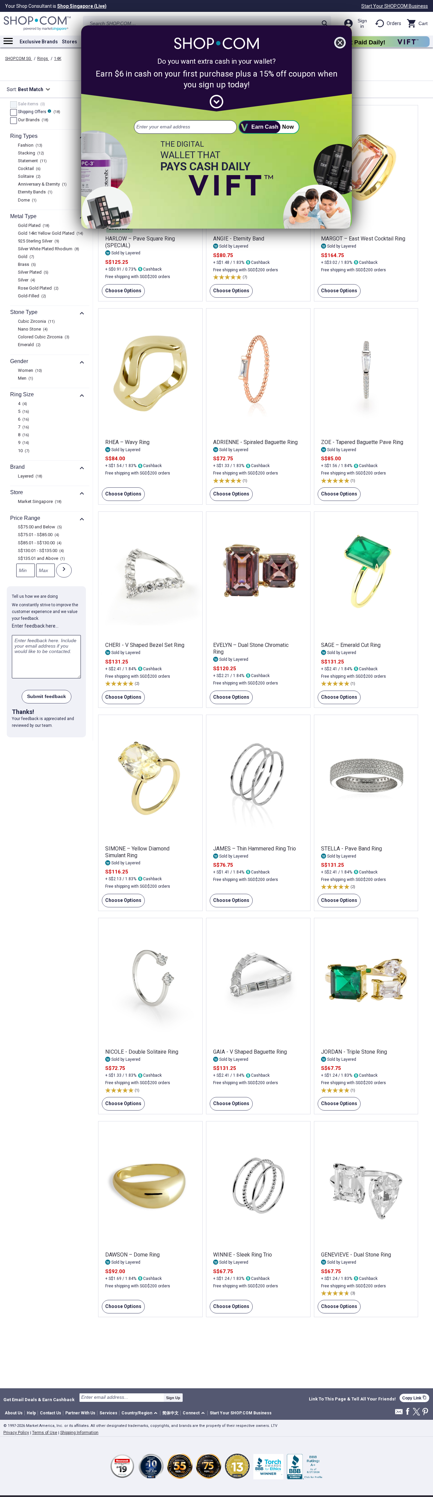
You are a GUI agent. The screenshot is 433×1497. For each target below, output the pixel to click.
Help (31, 1413)
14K (57, 58)
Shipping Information (79, 1432)
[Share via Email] (399, 1413)
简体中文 (170, 1413)
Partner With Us (80, 1413)
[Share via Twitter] (416, 1412)
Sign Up (173, 1398)
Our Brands (32, 120)
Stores (69, 41)
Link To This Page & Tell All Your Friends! (352, 1399)
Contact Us (50, 1413)
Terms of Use (44, 1432)
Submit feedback (46, 696)
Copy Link (414, 1397)
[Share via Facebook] (407, 1412)
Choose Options (121, 293)
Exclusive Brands (39, 41)
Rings (43, 58)
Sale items (30, 104)
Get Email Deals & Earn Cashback (38, 1399)
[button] (140, 1413)
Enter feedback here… (35, 626)
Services (108, 1413)
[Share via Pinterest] (425, 1412)
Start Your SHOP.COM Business (394, 6)
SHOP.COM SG (18, 58)
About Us (14, 1413)
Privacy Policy (16, 1432)
